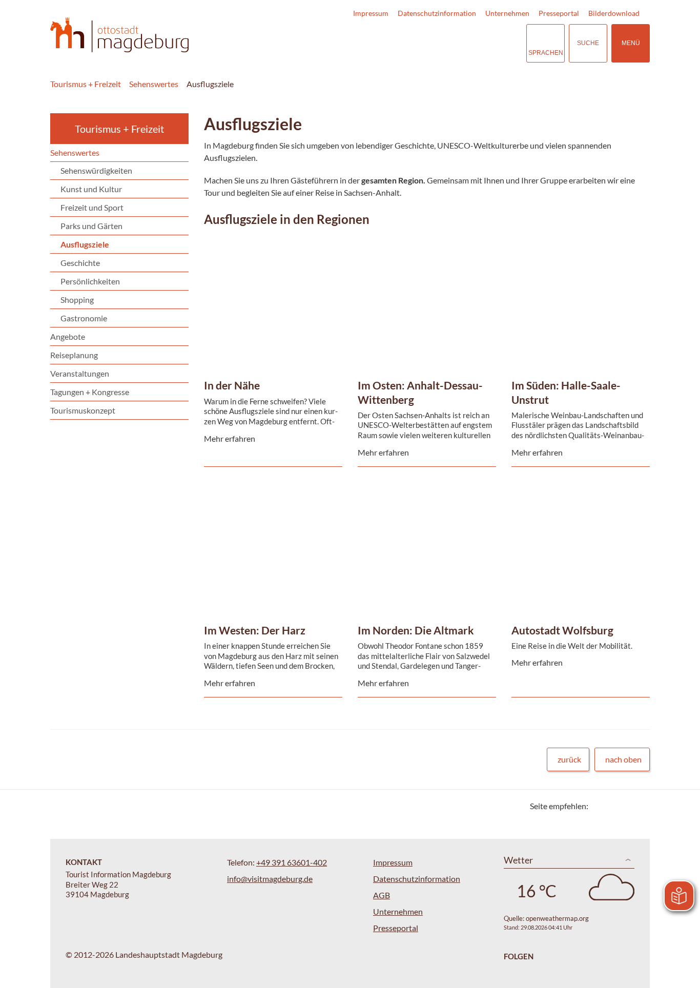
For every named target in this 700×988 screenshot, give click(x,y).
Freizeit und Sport (91, 207)
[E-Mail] (625, 806)
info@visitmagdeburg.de (270, 878)
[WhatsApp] (638, 806)
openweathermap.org (557, 918)
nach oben (623, 759)
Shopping (77, 299)
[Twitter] (600, 806)
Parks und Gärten (91, 226)
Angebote (67, 336)
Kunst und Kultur (91, 189)
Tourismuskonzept (82, 410)
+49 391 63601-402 (291, 862)
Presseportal (559, 13)
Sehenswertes (153, 84)
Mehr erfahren (270, 260)
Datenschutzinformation (437, 13)
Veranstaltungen (79, 373)
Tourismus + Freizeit (85, 84)
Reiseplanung (74, 355)
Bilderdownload (614, 13)
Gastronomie (83, 318)
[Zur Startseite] (119, 35)
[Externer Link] (455, 43)
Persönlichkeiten (90, 281)
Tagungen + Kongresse (89, 392)
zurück (569, 759)
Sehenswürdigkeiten (96, 170)
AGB (381, 895)
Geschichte (80, 262)
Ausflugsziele (210, 84)
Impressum (370, 13)
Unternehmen (507, 13)
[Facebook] (612, 806)
